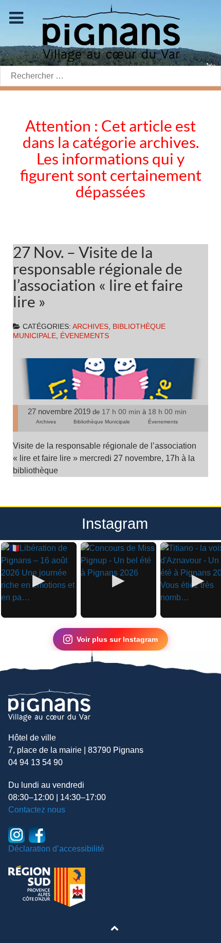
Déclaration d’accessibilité (56, 848)
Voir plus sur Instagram (117, 639)
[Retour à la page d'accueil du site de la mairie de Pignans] (110, 32)
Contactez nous (36, 809)
